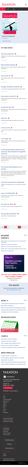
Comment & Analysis (7, 399)
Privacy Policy (5, 431)
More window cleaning (8, 65)
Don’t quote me (6, 76)
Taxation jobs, (6, 421)
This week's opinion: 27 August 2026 (9, 355)
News (4, 396)
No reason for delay (7, 204)
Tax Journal (11, 421)
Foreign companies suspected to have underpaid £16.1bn (13, 309)
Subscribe (9, 444)
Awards (4, 404)
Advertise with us (9, 448)
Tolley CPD (5, 402)
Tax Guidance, (10, 419)
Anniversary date (6, 107)
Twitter (4, 453)
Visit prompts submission (9, 214)
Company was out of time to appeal (8, 341)
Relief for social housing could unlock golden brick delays (13, 307)
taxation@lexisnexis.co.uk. (14, 290)
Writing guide (5, 412)
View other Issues (6, 41)
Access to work (5, 128)
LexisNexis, (8, 418)
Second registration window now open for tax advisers (12, 303)
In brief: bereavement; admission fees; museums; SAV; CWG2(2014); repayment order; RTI (13, 152)
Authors (4, 409)
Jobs (4, 407)
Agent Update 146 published (7, 305)
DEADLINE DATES (8, 317)
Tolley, (4, 418)
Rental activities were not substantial (9, 339)
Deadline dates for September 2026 (8, 330)
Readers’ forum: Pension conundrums (9, 244)
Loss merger (5, 138)
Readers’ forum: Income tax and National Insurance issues (13, 248)
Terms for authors (6, 434)
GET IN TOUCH (8, 387)
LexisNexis (9, 463)
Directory (5, 405)
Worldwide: (10, 391)
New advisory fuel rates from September (10, 312)
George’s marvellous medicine (10, 87)
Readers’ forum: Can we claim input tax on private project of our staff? (13, 241)
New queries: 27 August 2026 (7, 250)
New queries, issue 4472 (8, 96)
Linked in (5, 455)
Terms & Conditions (7, 433)
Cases (4, 397)
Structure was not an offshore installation (10, 345)
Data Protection (6, 429)
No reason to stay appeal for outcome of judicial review (13, 347)
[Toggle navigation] (25, 4)
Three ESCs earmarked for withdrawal (12, 182)
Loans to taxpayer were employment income (10, 343)
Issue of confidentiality (8, 193)
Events (4, 410)
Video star (4, 118)
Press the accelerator (7, 54)
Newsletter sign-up (9, 440)
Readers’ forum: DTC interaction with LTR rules (11, 246)
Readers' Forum (6, 401)
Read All (25, 235)
